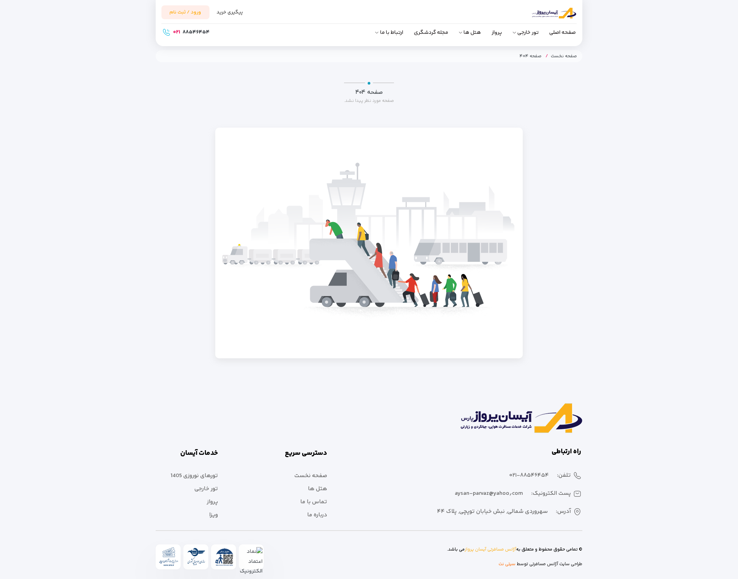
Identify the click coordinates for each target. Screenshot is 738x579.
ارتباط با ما (391, 32)
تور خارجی (528, 32)
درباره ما (317, 515)
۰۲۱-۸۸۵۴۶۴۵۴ (529, 475)
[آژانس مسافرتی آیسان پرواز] (542, 16)
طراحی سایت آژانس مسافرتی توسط (548, 564)
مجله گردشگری (431, 32)
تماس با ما (313, 501)
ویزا (213, 515)
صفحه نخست (564, 56)
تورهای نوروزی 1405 (194, 475)
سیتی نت (507, 564)
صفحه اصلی (562, 32)
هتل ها (472, 32)
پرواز (497, 32)
